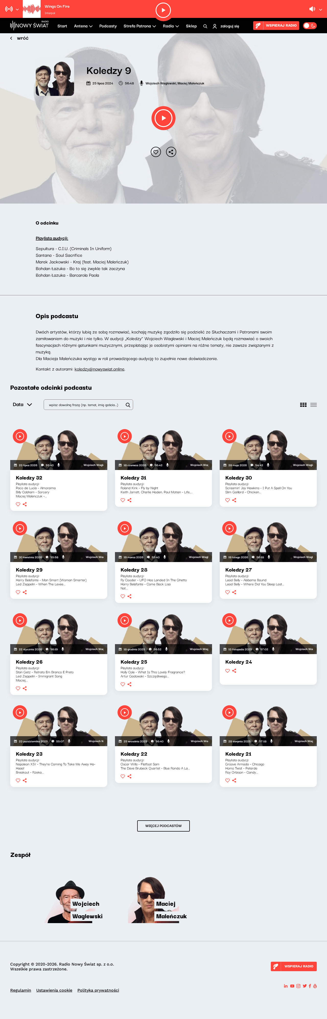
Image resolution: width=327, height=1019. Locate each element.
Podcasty (108, 25)
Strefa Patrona (137, 25)
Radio (168, 25)
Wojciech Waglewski (161, 82)
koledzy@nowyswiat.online (99, 368)
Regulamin (20, 990)
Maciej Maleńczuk (191, 82)
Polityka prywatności (98, 990)
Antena (81, 25)
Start (62, 25)
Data (18, 404)
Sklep (191, 25)
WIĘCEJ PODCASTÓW (163, 825)
